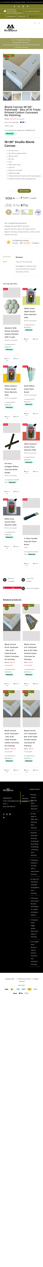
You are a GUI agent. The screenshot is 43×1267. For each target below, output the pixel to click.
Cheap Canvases (24, 232)
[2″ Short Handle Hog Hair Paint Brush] (31, 516)
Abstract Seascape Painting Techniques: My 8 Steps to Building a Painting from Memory (35, 844)
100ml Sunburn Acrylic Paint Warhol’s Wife (30, 447)
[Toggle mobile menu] (39, 23)
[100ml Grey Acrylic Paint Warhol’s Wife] (11, 506)
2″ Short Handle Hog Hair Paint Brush (30, 541)
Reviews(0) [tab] (6, 257)
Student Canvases (10, 234)
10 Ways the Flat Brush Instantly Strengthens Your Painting (35, 886)
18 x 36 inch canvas (15, 229)
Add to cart (24, 191)
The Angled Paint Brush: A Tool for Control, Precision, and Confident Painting (34, 953)
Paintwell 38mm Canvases (20, 226)
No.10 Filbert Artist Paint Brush (29, 389)
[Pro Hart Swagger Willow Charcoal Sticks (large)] (11, 441)
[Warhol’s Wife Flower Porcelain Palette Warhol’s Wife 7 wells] (11, 306)
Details (17, 358)
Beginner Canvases (11, 232)
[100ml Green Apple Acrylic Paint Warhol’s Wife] (31, 296)
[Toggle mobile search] (35, 23)
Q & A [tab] (5, 261)
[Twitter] (7, 814)
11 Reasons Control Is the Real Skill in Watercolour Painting (35, 867)
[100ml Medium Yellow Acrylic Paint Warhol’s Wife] (11, 373)
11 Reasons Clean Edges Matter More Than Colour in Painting (34, 928)
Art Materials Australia (25, 798)
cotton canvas (35, 232)
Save (7, 56)
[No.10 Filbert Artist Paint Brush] (31, 373)
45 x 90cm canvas (28, 229)
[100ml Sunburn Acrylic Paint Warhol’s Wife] (31, 431)
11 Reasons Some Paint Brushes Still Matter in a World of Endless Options (35, 906)
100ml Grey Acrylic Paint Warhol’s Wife (10, 522)
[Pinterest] (4, 818)
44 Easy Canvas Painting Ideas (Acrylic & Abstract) (34, 802)
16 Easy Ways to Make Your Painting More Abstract (34, 821)
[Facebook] (4, 814)
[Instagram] (10, 814)
